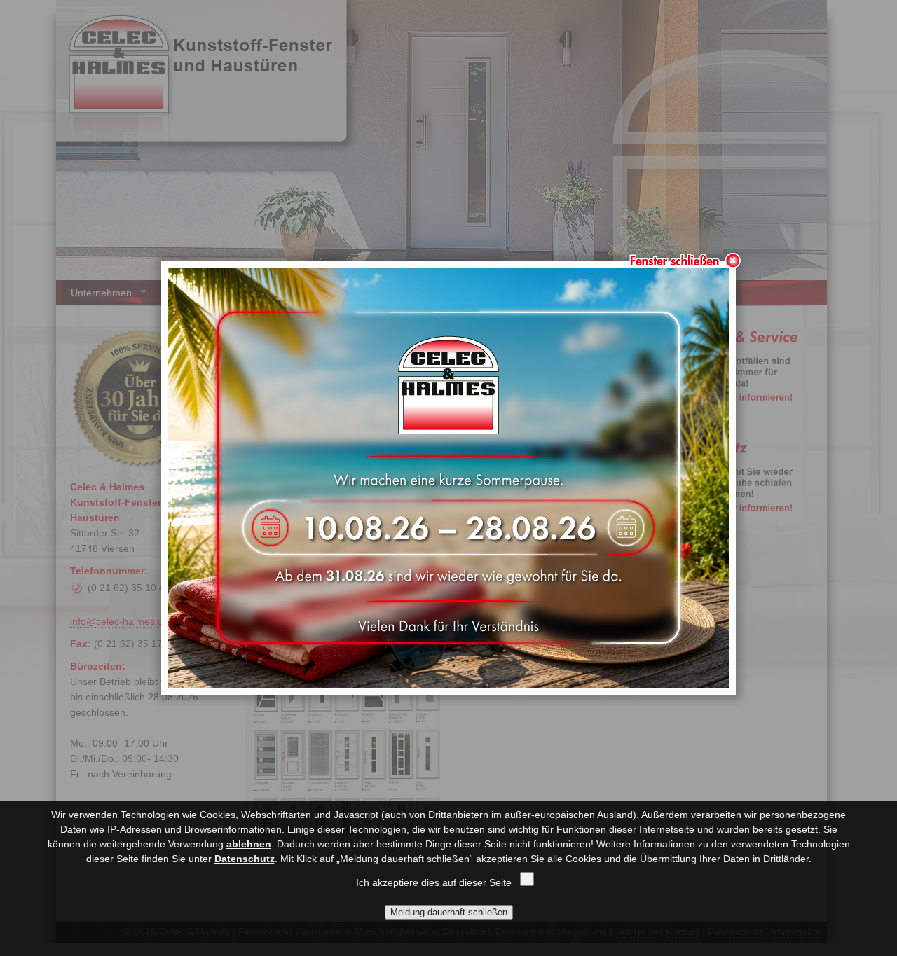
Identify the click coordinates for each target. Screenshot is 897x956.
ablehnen (248, 844)
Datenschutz (244, 858)
